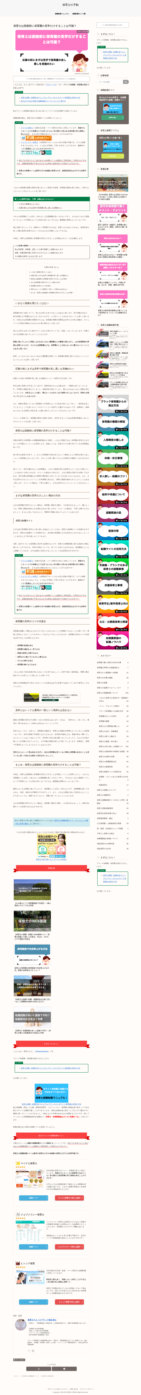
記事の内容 (48, 267)
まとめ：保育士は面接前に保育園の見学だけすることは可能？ (52, 293)
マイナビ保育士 (27, 128)
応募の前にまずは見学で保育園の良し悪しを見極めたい (50, 275)
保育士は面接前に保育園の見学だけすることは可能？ (49, 279)
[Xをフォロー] (29, 1350)
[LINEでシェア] (64, 1369)
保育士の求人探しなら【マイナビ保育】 (51, 859)
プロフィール (51, 85)
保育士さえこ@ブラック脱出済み (42, 1320)
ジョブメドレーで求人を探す (69, 1247)
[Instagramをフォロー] (33, 1350)
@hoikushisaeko (42, 1051)
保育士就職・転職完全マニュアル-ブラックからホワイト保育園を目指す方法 (50, 98)
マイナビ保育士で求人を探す (69, 1198)
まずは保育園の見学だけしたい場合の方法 (45, 282)
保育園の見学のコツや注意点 (41, 286)
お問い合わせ (74, 1389)
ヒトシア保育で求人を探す (69, 1302)
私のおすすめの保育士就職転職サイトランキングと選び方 (43, 101)
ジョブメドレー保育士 (29, 142)
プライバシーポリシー (86, 1389)
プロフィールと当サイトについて (58, 1389)
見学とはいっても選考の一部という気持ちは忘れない (49, 289)
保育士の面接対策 (20, 1360)
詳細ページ (33, 1198)
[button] (126, 82)
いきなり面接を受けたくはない (41, 272)
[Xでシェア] (38, 1369)
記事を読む (113, 117)
